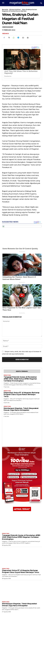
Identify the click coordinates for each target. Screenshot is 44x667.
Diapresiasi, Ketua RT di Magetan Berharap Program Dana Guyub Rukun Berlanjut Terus (21, 394)
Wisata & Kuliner (15, 9)
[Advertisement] (22, 431)
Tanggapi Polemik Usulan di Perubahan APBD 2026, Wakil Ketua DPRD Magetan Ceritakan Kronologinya (20, 379)
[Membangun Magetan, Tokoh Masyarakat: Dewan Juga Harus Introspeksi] (22, 590)
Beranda (5, 9)
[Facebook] (4, 38)
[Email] (23, 38)
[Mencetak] (28, 38)
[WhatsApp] (13, 38)
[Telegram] (18, 38)
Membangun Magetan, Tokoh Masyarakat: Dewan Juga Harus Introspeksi (21, 409)
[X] (9, 38)
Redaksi (5, 33)
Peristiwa (7, 375)
